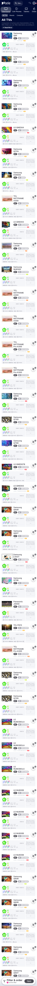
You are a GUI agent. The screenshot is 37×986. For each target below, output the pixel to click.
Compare (20, 15)
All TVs (5, 15)
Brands (12, 15)
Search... (20, 3)
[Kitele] (6, 3)
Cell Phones (16, 11)
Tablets (26, 11)
